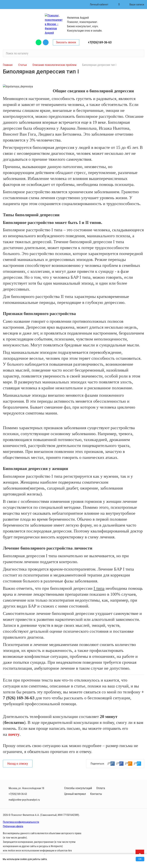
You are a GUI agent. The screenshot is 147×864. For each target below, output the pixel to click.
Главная (8, 65)
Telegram (46, 42)
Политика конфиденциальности (21, 822)
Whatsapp (38, 42)
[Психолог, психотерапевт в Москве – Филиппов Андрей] (54, 24)
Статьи (22, 65)
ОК (140, 859)
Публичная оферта (13, 826)
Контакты (96, 794)
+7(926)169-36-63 (100, 42)
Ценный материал (75, 794)
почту (14, 734)
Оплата (100, 788)
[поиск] (139, 53)
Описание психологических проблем (54, 65)
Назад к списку (17, 763)
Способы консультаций (78, 788)
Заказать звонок (66, 42)
